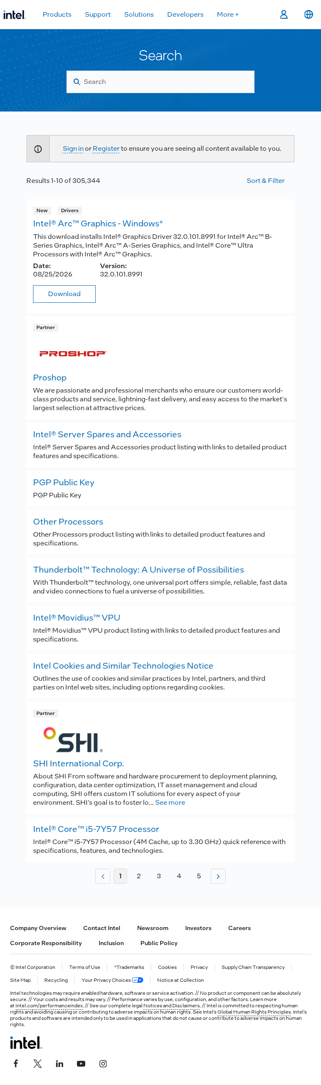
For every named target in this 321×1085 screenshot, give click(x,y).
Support (98, 14)
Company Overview (38, 928)
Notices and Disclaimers (171, 1005)
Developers (185, 14)
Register (106, 148)
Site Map (20, 980)
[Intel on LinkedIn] (59, 1062)
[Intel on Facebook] (16, 1062)
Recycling (56, 980)
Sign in (73, 148)
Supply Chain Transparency (253, 967)
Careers (239, 928)
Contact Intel (101, 928)
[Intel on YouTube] (81, 1062)
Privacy (199, 967)
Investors (198, 928)
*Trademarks (129, 967)
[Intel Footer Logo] (26, 1042)
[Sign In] (283, 14)
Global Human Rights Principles (254, 1012)
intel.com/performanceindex (49, 1005)
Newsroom (152, 928)
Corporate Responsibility (46, 943)
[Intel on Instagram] (103, 1062)
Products (57, 14)
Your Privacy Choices (107, 980)
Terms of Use (84, 967)
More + (228, 14)
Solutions (139, 14)
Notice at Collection (180, 980)
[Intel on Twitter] (37, 1062)
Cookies (167, 967)
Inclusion (111, 943)
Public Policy (159, 943)
